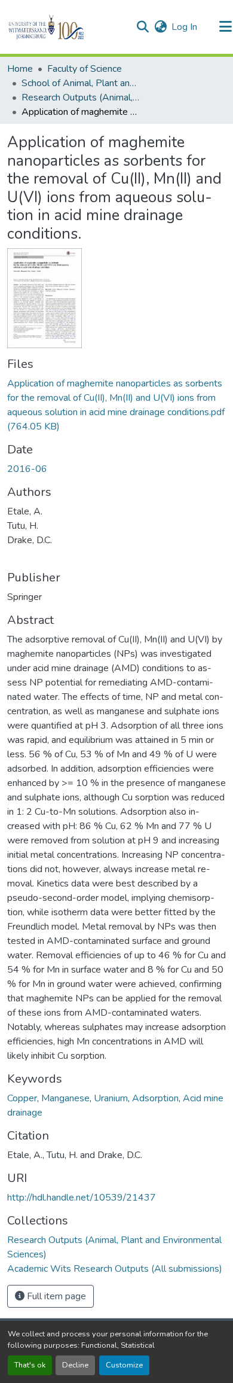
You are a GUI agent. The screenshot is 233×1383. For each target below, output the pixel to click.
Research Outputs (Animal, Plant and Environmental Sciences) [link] (81, 97)
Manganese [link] (65, 1098)
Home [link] (20, 68)
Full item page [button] (55, 1296)
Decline (75, 1365)
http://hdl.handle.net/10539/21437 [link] (81, 1197)
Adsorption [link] (155, 1098)
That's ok (29, 1365)
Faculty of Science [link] (84, 68)
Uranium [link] (111, 1098)
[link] (116, 405)
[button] (66, 27)
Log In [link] (184, 26)
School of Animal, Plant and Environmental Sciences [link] (81, 83)
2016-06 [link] (27, 469)
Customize (124, 1365)
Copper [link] (22, 1098)
